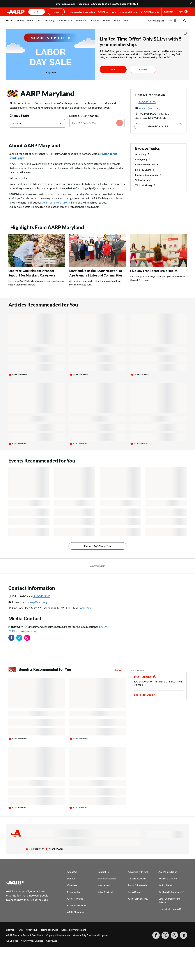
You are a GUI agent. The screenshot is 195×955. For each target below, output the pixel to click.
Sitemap (10, 929)
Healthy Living (143, 169)
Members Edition (128, 12)
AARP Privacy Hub (28, 929)
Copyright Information (58, 935)
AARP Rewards (151, 12)
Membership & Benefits (81, 12)
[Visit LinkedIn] (183, 935)
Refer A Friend (105, 891)
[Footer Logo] (27, 882)
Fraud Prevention (145, 164)
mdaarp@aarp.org (149, 108)
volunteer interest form (56, 202)
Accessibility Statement (73, 929)
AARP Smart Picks (107, 12)
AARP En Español (107, 878)
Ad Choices (12, 940)
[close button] (185, 32)
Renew (143, 69)
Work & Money (143, 185)
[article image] (36, 265)
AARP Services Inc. (138, 898)
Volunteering (142, 180)
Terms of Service (49, 929)
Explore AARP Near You (84, 115)
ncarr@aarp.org (27, 631)
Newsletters (104, 885)
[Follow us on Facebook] (11, 638)
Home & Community (146, 174)
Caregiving (141, 159)
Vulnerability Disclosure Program (90, 935)
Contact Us (103, 871)
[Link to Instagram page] (27, 638)
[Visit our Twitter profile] (19, 638)
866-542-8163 (147, 102)
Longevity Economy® (169, 908)
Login (180, 11)
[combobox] (96, 123)
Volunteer (72, 885)
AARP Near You (75, 912)
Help (170, 20)
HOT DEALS (143, 677)
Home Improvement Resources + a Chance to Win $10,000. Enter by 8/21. (95, 3)
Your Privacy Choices (32, 940)
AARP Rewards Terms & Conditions (24, 935)
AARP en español (156, 20)
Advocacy (141, 154)
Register (168, 11)
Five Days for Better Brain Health (153, 271)
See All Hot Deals (143, 694)
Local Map (85, 607)
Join (113, 69)
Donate (71, 878)
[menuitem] (9, 22)
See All (118, 669)
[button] (184, 20)
